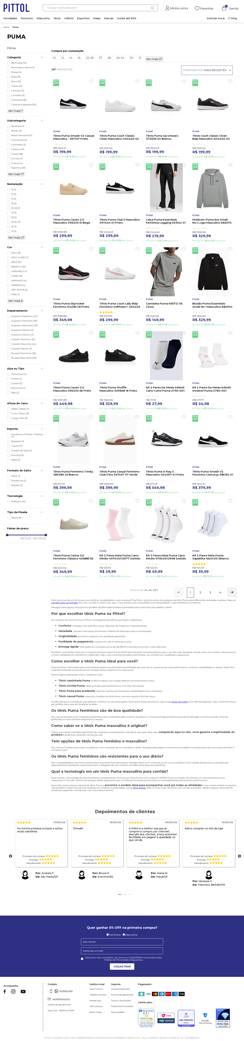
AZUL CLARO (19, 257)
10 (13, 189)
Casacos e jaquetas (23, 104)
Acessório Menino (22, 335)
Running (17, 455)
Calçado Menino (21, 348)
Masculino (43, 18)
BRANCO (18, 266)
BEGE (16, 262)
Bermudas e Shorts (22, 67)
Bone (16, 81)
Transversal (19, 374)
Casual (17, 154)
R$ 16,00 (25, 538)
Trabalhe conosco (98, 995)
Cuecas (17, 163)
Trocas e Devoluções (121, 1000)
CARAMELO (19, 271)
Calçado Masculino (23, 344)
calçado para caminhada (64, 602)
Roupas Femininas (23, 353)
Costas (17, 383)
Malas (97, 18)
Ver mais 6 (15, 301)
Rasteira (17, 485)
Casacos (17, 149)
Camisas (17, 90)
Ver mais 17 (16, 174)
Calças (16, 86)
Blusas (16, 72)
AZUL (16, 253)
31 (13, 231)
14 (13, 199)
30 (14, 226)
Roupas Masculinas (24, 358)
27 (13, 212)
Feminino (27, 18)
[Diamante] (223, 1018)
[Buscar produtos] (152, 7)
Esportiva (18, 168)
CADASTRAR (122, 966)
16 (13, 203)
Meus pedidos (118, 1012)
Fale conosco (96, 1006)
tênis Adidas (139, 787)
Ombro (16, 379)
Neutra (16, 517)
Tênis (57, 18)
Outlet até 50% (126, 18)
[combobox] (100, 7)
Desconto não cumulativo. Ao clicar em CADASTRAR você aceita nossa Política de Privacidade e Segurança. (123, 958)
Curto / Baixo (20, 413)
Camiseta (18, 95)
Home (6, 27)
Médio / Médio (20, 409)
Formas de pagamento (122, 995)
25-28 (15, 208)
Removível (18, 388)
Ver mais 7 (15, 111)
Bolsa (16, 77)
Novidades (10, 18)
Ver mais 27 (16, 237)
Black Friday (95, 1012)
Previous (10, 856)
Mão (15, 392)
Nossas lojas (95, 1000)
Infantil (68, 18)
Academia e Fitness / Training (27, 435)
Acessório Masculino (24, 325)
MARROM (18, 285)
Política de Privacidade (122, 1006)
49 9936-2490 (66, 991)
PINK (15, 294)
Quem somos (96, 989)
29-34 (16, 222)
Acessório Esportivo (24, 316)
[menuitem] (216, 18)
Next (239, 856)
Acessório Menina (22, 330)
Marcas (108, 18)
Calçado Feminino (23, 339)
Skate (15, 460)
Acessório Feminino (24, 321)
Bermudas (19, 63)
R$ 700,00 (38, 538)
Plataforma (18, 480)
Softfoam (18, 501)
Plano (15, 476)
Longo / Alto (19, 418)
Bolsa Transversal (21, 135)
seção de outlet (179, 701)
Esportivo (83, 18)
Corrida (17, 158)
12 (13, 194)
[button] (26, 310)
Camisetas (19, 100)
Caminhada (19, 140)
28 (14, 217)
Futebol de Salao (21, 450)
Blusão (16, 131)
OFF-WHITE (19, 290)
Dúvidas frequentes (120, 989)
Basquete (17, 126)
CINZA (16, 276)
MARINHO (19, 280)
